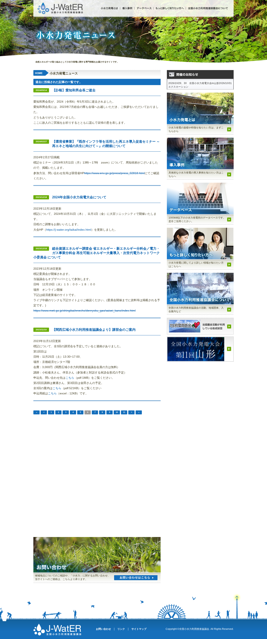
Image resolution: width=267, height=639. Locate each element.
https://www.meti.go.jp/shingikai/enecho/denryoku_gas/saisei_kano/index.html (84, 310)
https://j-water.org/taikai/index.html (68, 229)
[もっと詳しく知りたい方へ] (169, 8)
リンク (121, 629)
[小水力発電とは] (110, 8)
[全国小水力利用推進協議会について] (207, 8)
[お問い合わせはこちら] (135, 577)
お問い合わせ (103, 629)
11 (124, 412)
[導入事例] (127, 8)
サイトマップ (138, 629)
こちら (69, 377)
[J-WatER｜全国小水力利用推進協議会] (60, 3)
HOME (39, 73)
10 (117, 412)
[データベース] (143, 8)
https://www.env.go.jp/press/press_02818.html (114, 173)
